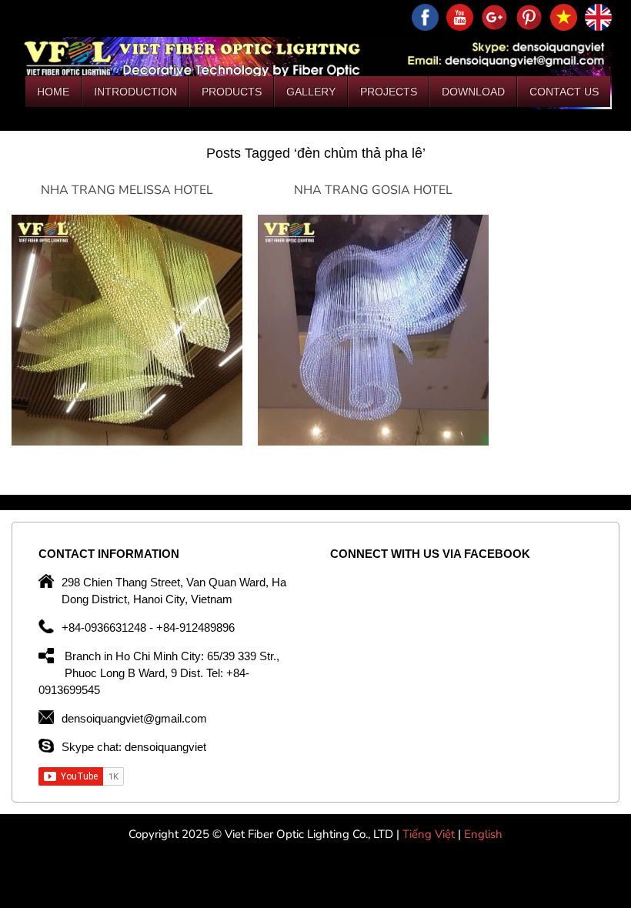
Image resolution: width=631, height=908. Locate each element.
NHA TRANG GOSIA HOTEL (373, 190)
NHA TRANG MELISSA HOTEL (127, 190)
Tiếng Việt (430, 834)
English (483, 834)
